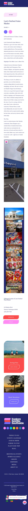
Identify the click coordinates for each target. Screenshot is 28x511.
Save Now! (14, 367)
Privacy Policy (14, 489)
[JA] (7, 499)
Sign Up (14, 401)
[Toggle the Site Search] (19, 3)
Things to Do (14, 435)
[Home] (9, 3)
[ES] (7, 496)
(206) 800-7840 (8, 311)
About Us (14, 467)
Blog (14, 448)
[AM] (12, 501)
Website (11, 317)
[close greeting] (26, 496)
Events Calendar (14, 438)
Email (11, 322)
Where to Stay (14, 443)
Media (14, 464)
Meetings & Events (14, 454)
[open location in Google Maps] (14, 299)
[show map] (10, 32)
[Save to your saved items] (5, 32)
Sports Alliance (14, 456)
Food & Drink (14, 440)
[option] (7, 496)
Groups (14, 459)
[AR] (7, 501)
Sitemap (14, 491)
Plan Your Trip (14, 446)
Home (11, 14)
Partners (14, 462)
